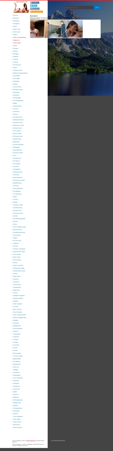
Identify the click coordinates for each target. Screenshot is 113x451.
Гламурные (16, 386)
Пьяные (15, 114)
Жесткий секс (17, 158)
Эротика (15, 342)
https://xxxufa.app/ (31, 440)
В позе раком (17, 259)
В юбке (15, 347)
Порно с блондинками (19, 37)
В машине (16, 383)
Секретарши (16, 334)
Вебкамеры (16, 147)
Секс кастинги (17, 86)
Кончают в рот (17, 210)
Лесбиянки (16, 81)
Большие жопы (17, 128)
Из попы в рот (17, 240)
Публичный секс (18, 172)
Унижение (16, 174)
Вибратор (16, 397)
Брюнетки (16, 18)
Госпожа (15, 306)
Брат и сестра (17, 309)
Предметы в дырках (19, 295)
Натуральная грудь (18, 268)
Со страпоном (17, 194)
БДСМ (15, 103)
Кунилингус (16, 92)
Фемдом (15, 301)
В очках (15, 350)
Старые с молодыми (19, 249)
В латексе (16, 323)
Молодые (16, 53)
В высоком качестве (19, 180)
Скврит (15, 238)
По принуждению (18, 100)
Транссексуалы (17, 427)
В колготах (16, 111)
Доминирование (18, 177)
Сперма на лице (18, 205)
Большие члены (17, 117)
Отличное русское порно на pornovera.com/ (21, 6)
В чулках (15, 108)
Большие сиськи (18, 122)
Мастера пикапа (18, 89)
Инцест (15, 34)
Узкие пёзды (16, 419)
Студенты (16, 243)
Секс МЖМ (16, 75)
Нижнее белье (17, 106)
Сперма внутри (17, 207)
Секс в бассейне (18, 378)
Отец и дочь (16, 32)
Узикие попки (17, 422)
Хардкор (15, 369)
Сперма (15, 62)
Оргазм (15, 216)
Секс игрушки (17, 130)
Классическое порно (19, 251)
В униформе (16, 191)
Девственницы (17, 183)
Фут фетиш (16, 161)
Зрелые (15, 51)
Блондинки (16, 23)
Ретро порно (16, 276)
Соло (14, 155)
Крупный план (17, 139)
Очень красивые (18, 188)
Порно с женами (18, 265)
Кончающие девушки (19, 218)
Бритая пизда (17, 133)
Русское (15, 15)
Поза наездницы (18, 416)
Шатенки (15, 48)
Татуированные (17, 408)
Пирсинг (15, 405)
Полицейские (17, 287)
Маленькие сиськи (18, 125)
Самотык (15, 394)
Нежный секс (17, 364)
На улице (16, 166)
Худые (15, 196)
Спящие (15, 339)
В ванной (16, 380)
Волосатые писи (18, 136)
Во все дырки (17, 353)
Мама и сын (16, 29)
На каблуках (16, 361)
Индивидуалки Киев (35, 19)
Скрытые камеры (18, 298)
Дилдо (15, 391)
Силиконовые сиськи (19, 270)
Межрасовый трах (18, 119)
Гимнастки (16, 281)
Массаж (15, 221)
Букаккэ (15, 202)
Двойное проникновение (20, 73)
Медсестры (16, 290)
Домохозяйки (17, 358)
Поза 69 (15, 413)
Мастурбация (17, 97)
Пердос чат (16, 40)
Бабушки (15, 56)
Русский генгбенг (18, 152)
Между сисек (17, 402)
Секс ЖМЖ (16, 78)
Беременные (17, 325)
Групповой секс (17, 150)
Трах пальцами (17, 312)
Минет (15, 67)
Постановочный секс (19, 232)
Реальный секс (17, 229)
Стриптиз (16, 279)
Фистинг (15, 246)
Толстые (15, 199)
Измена (15, 84)
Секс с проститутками (19, 314)
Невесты (15, 331)
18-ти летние (17, 254)
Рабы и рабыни (17, 303)
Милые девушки (18, 400)
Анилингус (16, 21)
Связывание (16, 375)
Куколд (15, 262)
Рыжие (15, 45)
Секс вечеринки (17, 328)
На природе (16, 163)
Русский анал (17, 64)
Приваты (15, 320)
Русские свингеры (18, 144)
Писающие (16, 411)
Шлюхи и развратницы (19, 317)
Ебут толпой (16, 257)
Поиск (97, 7)
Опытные (16, 185)
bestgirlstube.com (67, 17)
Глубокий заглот (18, 70)
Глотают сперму (18, 356)
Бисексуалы (16, 424)
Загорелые (16, 372)
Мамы (15, 26)
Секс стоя (16, 367)
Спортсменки (17, 284)
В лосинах (16, 345)
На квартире (16, 169)
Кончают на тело (18, 213)
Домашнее (16, 141)
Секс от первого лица (19, 227)
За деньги (16, 336)
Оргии (15, 224)
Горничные (16, 389)
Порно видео (17, 43)
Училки (15, 292)
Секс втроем (16, 235)
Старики (15, 59)
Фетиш (15, 273)
